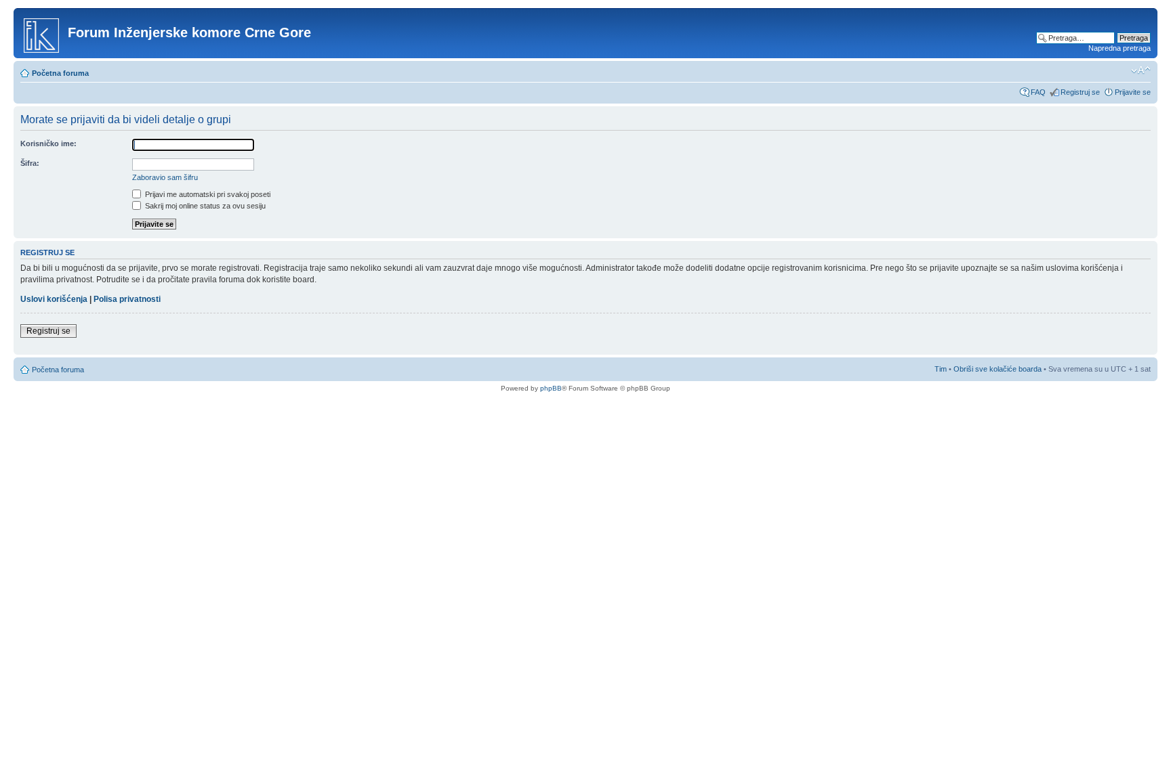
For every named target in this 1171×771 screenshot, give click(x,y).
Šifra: (29, 163)
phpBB (551, 388)
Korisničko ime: (48, 143)
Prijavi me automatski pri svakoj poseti (206, 194)
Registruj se (1080, 92)
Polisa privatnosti (127, 299)
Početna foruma (60, 73)
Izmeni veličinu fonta (1141, 70)
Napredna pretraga (1119, 48)
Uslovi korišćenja (53, 299)
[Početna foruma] (42, 33)
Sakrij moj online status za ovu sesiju (204, 206)
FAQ (1038, 92)
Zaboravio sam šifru (165, 177)
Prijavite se (1133, 92)
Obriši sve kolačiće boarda (997, 369)
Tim (940, 369)
